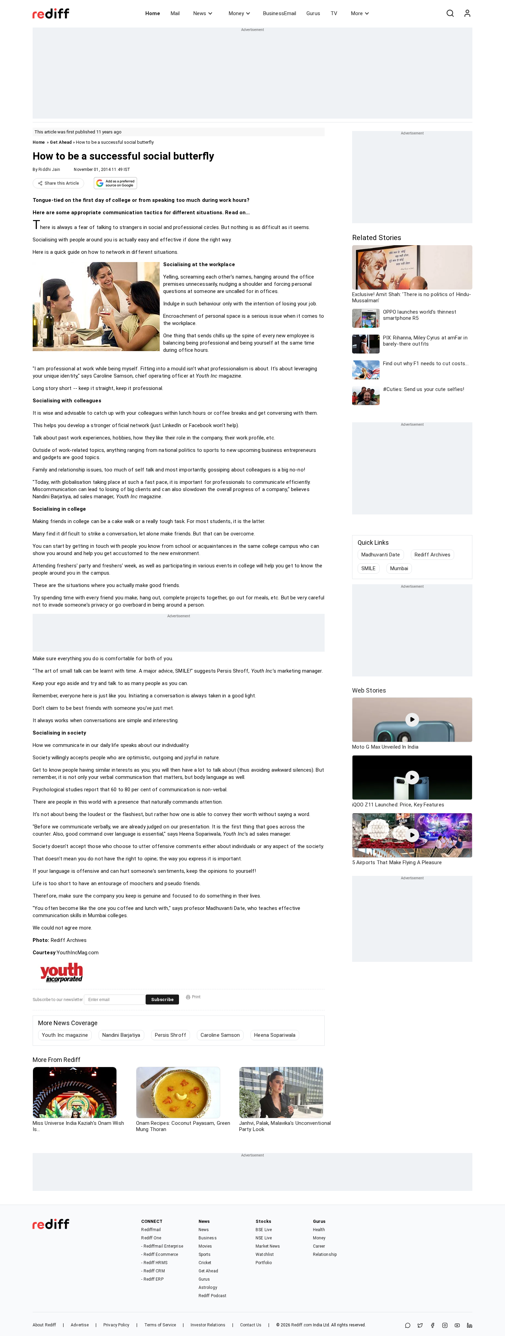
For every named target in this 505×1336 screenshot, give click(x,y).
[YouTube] (457, 1326)
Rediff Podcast (212, 1295)
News (199, 13)
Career (319, 1246)
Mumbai (399, 568)
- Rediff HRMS (154, 1262)
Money (236, 13)
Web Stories (369, 690)
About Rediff (44, 1325)
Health (319, 1229)
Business (208, 1238)
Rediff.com (301, 1325)
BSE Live (264, 1229)
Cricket (205, 1262)
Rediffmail (151, 1229)
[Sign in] (467, 13)
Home (152, 13)
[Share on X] (420, 1326)
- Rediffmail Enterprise (162, 1246)
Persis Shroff (170, 1035)
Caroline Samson (220, 1035)
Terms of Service (160, 1325)
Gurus (313, 13)
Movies (205, 1246)
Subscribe (162, 999)
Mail (175, 13)
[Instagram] (445, 1326)
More (357, 13)
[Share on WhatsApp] (408, 1326)
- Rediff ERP (152, 1279)
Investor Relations (208, 1325)
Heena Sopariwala (274, 1035)
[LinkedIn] (469, 1326)
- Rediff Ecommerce (159, 1254)
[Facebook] (432, 1326)
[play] (412, 720)
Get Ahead (61, 142)
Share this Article (62, 183)
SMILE (368, 568)
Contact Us (250, 1325)
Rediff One (151, 1238)
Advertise (80, 1325)
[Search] (450, 13)
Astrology (208, 1287)
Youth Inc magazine (65, 1035)
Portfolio (264, 1262)
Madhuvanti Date (380, 555)
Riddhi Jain (49, 169)
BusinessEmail (279, 13)
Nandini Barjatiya (121, 1035)
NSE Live (264, 1238)
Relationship (325, 1254)
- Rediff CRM (153, 1271)
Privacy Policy (116, 1325)
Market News (268, 1246)
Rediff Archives (433, 555)
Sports (205, 1254)
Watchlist (265, 1254)
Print (196, 997)
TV (333, 13)
